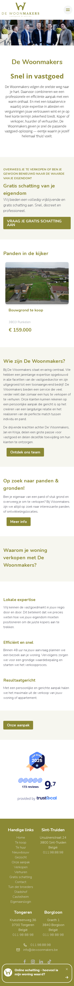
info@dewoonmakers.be (40, 950)
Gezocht (21, 857)
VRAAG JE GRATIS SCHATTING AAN (34, 223)
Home (20, 837)
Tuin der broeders (20, 887)
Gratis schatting (20, 877)
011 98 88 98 (23, 935)
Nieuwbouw (20, 852)
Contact (20, 882)
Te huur (21, 847)
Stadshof (20, 892)
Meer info (18, 521)
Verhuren (20, 872)
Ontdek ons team (25, 452)
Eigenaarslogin (20, 901)
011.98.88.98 (53, 852)
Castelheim (21, 897)
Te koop (20, 842)
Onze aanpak (18, 725)
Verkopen (21, 867)
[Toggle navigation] (68, 10)
